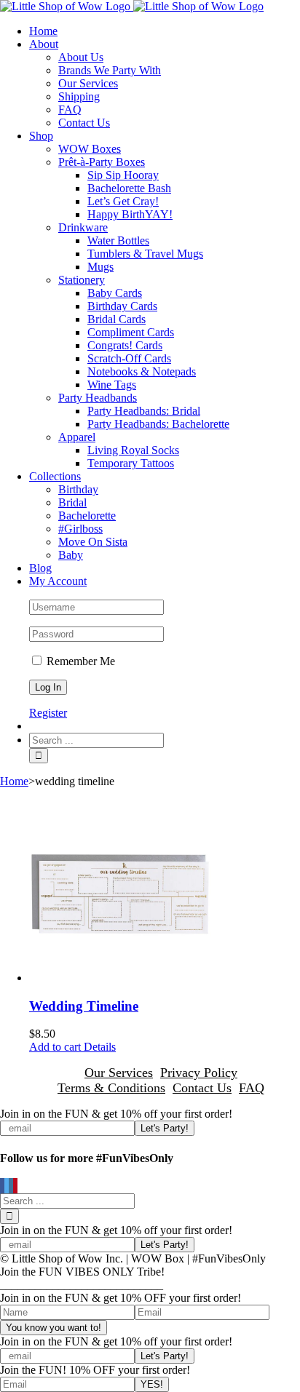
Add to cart (55, 1047)
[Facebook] (2, 1186)
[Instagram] (11, 1186)
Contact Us (202, 1088)
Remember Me (79, 661)
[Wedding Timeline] (164, 892)
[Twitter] (6, 1186)
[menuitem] (164, 31)
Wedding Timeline (83, 1006)
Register (48, 713)
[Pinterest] (15, 1186)
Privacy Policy (198, 1072)
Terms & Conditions (111, 1088)
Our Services (118, 1072)
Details (98, 1047)
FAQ (251, 1088)
